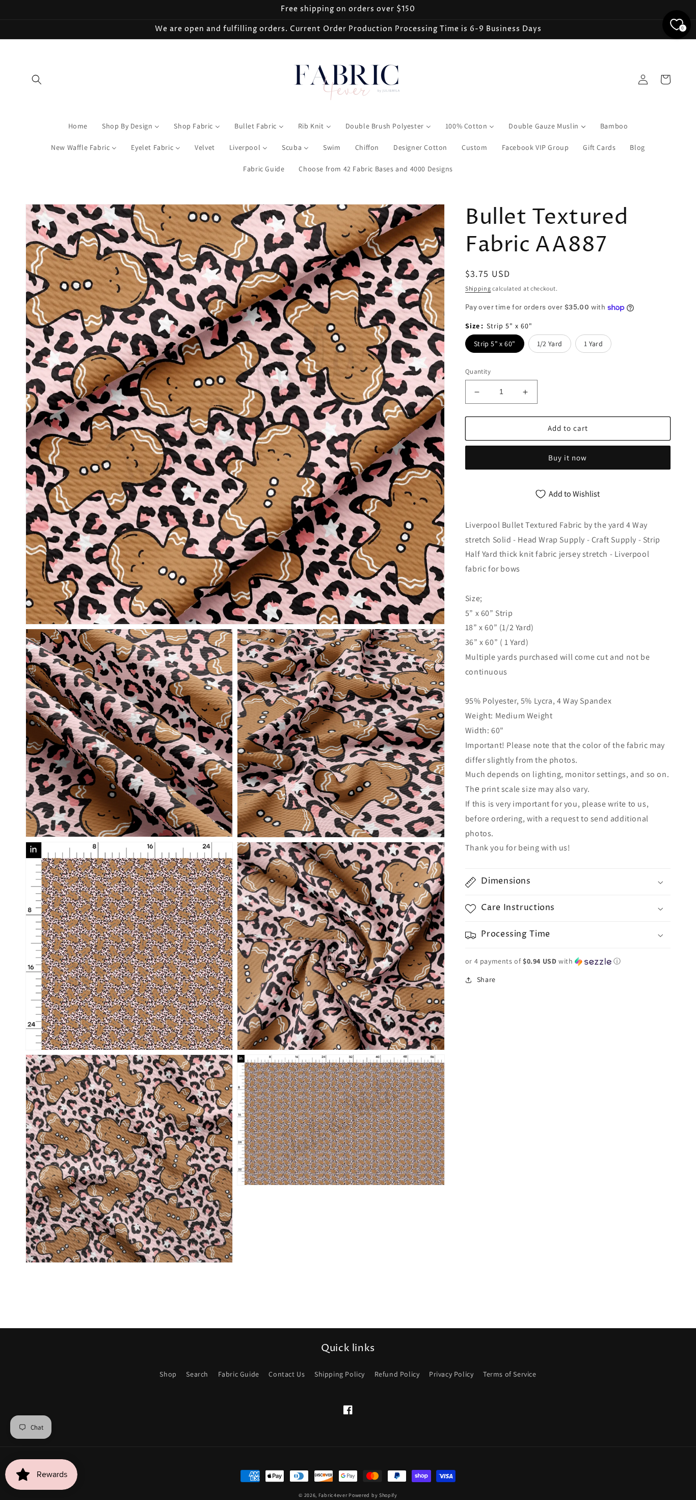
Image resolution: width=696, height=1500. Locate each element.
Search (197, 1374)
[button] (36, 79)
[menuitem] (78, 126)
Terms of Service (510, 1374)
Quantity (478, 372)
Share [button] (486, 980)
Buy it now (567, 457)
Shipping (478, 288)
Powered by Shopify (373, 1495)
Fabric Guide (238, 1374)
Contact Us (287, 1374)
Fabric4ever (332, 1495)
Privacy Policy (451, 1374)
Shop (167, 1374)
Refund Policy (397, 1374)
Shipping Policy (339, 1374)
